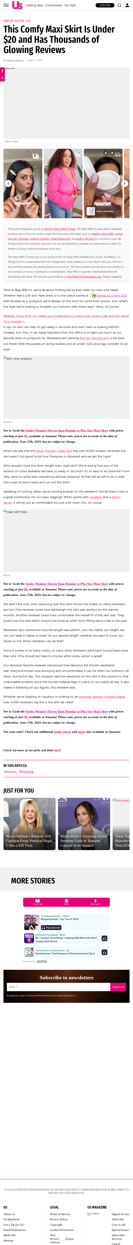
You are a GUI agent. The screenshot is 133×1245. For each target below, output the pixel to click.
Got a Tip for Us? (13, 1224)
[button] (119, 5)
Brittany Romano (15, 60)
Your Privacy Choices (55, 1239)
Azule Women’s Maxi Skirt (54, 451)
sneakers (96, 497)
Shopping (26, 771)
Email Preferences (14, 1230)
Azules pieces (62, 732)
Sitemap (8, 1240)
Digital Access (120, 1214)
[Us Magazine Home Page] (17, 5)
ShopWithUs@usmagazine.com (84, 276)
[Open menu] (6, 5)
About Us (9, 1214)
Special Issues (120, 1230)
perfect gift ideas (85, 238)
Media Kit (9, 1235)
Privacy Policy (59, 1219)
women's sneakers (40, 238)
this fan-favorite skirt (94, 338)
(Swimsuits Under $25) (108, 295)
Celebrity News (34, 5)
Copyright (56, 1224)
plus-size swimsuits (18, 238)
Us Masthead (11, 1219)
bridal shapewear (60, 238)
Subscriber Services (118, 1237)
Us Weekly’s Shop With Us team (58, 228)
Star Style (70, 5)
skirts (81, 732)
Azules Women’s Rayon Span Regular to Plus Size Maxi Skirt (66, 430)
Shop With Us (16, 21)
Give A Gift (119, 1224)
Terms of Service (60, 1214)
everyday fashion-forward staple (102, 696)
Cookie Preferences (62, 1230)
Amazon (9, 771)
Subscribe (105, 5)
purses (118, 233)
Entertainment (54, 5)
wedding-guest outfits (102, 233)
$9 (25, 436)
